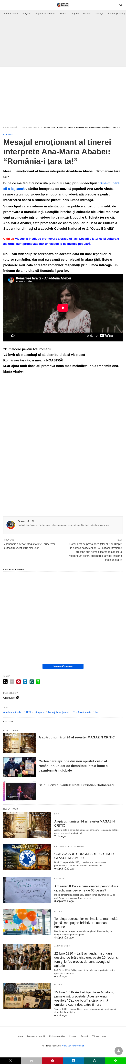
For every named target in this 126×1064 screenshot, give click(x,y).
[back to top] (119, 1051)
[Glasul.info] (63, 5)
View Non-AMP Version (73, 1046)
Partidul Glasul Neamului (69, 846)
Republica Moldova (45, 13)
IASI (28, 712)
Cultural (8, 135)
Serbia (63, 13)
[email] (31, 1060)
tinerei (98, 712)
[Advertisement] (63, 42)
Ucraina (87, 13)
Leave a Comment (63, 666)
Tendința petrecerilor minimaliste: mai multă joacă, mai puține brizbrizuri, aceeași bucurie (85, 923)
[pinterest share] (18, 681)
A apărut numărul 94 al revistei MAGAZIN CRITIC (77, 737)
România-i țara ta (82, 712)
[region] (63, 94)
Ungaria (75, 13)
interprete (39, 712)
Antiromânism (11, 13)
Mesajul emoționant (58, 712)
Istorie (58, 985)
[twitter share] (5, 681)
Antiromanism (62, 946)
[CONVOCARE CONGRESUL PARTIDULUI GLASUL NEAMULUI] (27, 857)
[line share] (38, 681)
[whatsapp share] (32, 681)
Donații (99, 13)
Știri (57, 814)
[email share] (12, 681)
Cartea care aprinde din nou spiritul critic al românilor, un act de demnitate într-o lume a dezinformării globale (73, 765)
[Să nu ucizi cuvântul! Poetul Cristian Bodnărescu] (19, 791)
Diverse (58, 911)
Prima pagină (10, 127)
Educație (59, 879)
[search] (121, 5)
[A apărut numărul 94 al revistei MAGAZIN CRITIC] (19, 743)
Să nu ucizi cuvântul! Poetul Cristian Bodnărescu (77, 785)
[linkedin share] (25, 681)
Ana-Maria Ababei (30, 127)
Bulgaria (26, 13)
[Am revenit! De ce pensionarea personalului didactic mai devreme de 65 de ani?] (27, 890)
